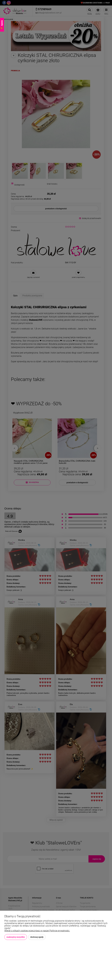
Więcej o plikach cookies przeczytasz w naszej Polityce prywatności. (37, 930)
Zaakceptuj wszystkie (15, 937)
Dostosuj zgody (36, 937)
